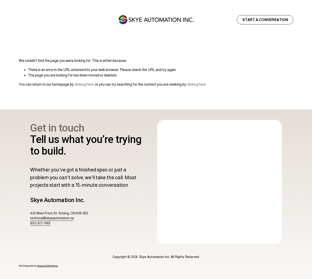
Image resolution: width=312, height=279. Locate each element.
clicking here (84, 84)
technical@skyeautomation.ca (52, 218)
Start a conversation (265, 20)
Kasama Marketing (47, 265)
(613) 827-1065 (40, 223)
